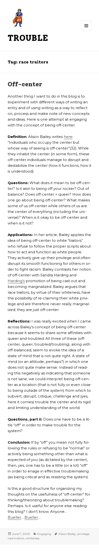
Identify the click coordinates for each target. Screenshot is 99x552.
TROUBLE (28, 38)
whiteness (32, 538)
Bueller (14, 517)
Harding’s (16, 281)
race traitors (16, 538)
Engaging (44, 534)
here (68, 136)
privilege (83, 534)
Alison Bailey (67, 534)
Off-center (25, 84)
